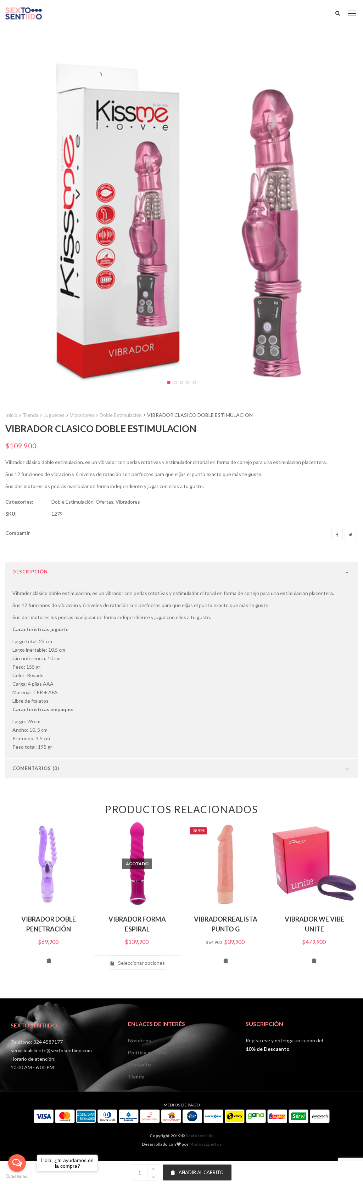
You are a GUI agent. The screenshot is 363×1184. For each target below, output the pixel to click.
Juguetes (54, 415)
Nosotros (139, 1040)
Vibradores (82, 415)
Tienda (30, 415)
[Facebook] (337, 534)
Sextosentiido (200, 1135)
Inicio (11, 415)
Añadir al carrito (201, 1172)
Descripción (30, 571)
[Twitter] (350, 534)
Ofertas (104, 502)
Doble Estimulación (121, 415)
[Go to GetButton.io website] (17, 1176)
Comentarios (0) (35, 768)
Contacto (139, 1064)
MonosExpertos (205, 1144)
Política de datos (148, 1052)
